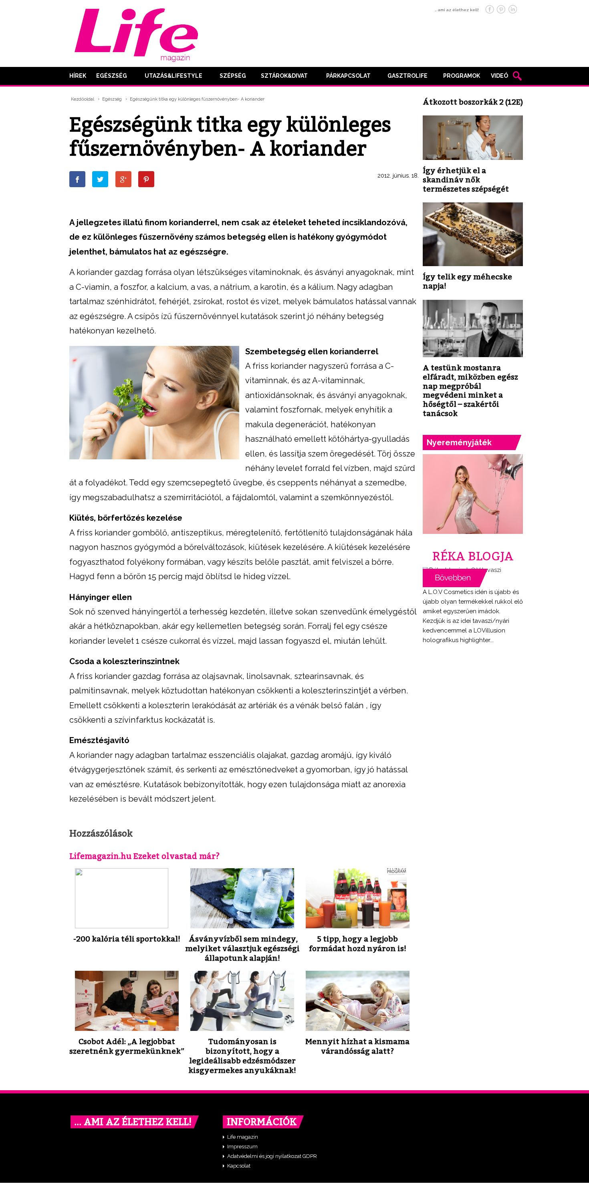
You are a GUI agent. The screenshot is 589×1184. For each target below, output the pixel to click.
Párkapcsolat (348, 76)
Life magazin (242, 1137)
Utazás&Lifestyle (173, 76)
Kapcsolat (238, 1166)
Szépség (233, 76)
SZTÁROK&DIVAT (284, 76)
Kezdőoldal (82, 99)
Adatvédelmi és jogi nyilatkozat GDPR (272, 1156)
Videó (499, 76)
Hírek (77, 76)
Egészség (111, 76)
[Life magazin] (136, 33)
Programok (461, 76)
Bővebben (455, 578)
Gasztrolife (407, 76)
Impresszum (242, 1147)
